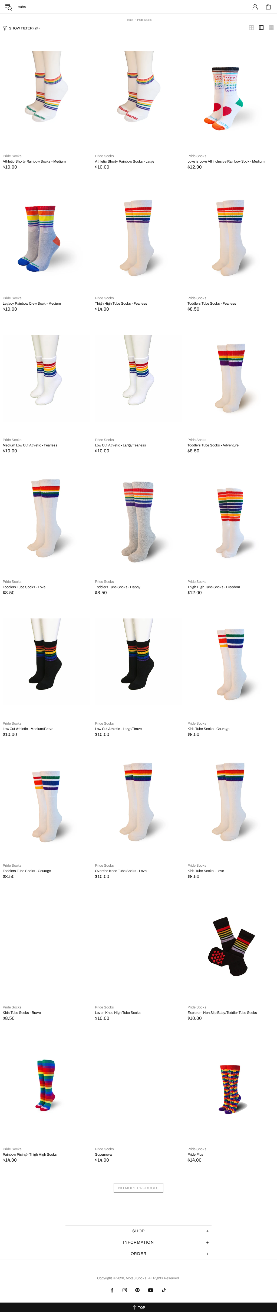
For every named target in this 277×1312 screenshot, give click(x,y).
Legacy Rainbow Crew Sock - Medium (32, 303)
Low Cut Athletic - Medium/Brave (28, 729)
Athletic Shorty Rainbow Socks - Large (124, 161)
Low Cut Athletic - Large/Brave (118, 729)
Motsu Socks (22, 6)
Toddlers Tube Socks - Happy (117, 587)
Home (129, 19)
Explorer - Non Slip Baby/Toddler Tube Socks (222, 1013)
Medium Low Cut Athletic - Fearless (30, 445)
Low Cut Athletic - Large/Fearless (120, 445)
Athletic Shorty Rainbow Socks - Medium (34, 161)
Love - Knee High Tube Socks (118, 1013)
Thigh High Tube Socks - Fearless (121, 303)
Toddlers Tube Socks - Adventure (213, 445)
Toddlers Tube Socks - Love (24, 587)
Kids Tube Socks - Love (205, 871)
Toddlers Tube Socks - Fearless (211, 303)
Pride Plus (195, 1154)
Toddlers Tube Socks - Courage (27, 871)
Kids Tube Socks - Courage (208, 729)
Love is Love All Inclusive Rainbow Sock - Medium (226, 161)
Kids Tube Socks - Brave (22, 1013)
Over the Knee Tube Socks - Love (121, 871)
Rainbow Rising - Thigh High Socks (30, 1154)
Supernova (103, 1154)
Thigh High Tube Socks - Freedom (213, 587)
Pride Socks (12, 156)
